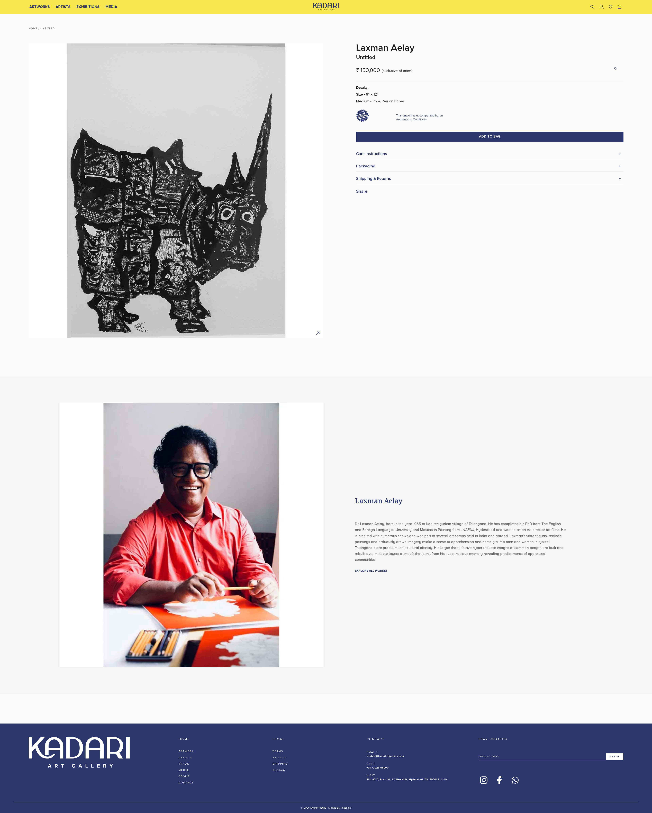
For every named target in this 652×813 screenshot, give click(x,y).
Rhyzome (346, 807)
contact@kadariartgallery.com (385, 756)
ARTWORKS (39, 7)
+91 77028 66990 (378, 767)
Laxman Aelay (385, 48)
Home (33, 28)
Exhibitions (87, 7)
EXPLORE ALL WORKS (370, 570)
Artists (63, 7)
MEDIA (111, 7)
